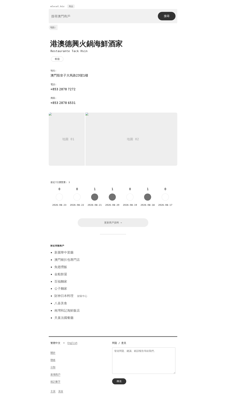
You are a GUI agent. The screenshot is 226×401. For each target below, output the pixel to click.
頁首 (60, 391)
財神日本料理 (70, 296)
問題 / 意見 (119, 343)
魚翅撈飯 (60, 267)
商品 (71, 6)
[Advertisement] (141, 268)
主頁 (52, 391)
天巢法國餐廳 (63, 318)
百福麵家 (60, 281)
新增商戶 (55, 374)
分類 (52, 367)
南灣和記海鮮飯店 (67, 310)
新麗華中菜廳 (63, 252)
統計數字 (55, 381)
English (72, 343)
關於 (52, 352)
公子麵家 (60, 288)
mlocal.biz (57, 6)
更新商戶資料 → (113, 222)
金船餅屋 (60, 274)
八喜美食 (60, 303)
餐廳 (57, 59)
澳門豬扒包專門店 (67, 259)
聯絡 (52, 360)
